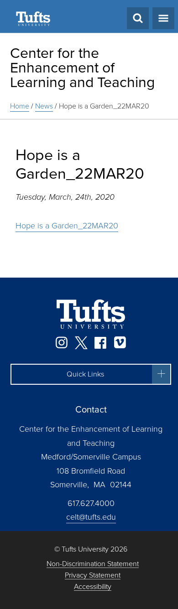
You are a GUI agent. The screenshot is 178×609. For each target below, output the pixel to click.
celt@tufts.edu (91, 517)
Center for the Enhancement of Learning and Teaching (82, 67)
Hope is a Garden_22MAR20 (104, 106)
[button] (90, 374)
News (44, 106)
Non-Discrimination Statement (93, 564)
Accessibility (92, 587)
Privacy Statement (92, 575)
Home (19, 106)
